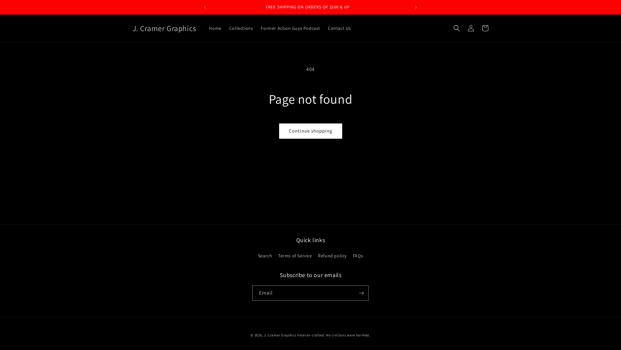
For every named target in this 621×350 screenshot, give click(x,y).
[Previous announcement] (205, 7)
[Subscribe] (361, 293)
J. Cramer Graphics (280, 335)
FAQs (358, 256)
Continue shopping (310, 131)
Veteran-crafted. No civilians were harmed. (333, 335)
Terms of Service (295, 256)
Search (265, 256)
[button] (457, 28)
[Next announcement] (416, 7)
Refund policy (332, 256)
